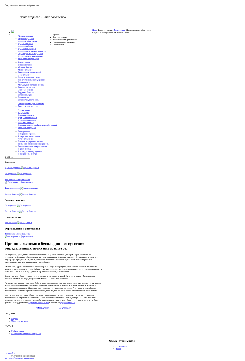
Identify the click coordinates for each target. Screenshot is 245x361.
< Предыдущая (42, 308)
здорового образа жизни (38, 303)
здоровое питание (67, 303)
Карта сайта (9, 353)
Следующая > (65, 308)
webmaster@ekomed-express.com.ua (19, 358)
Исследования (119, 30)
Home (94, 30)
